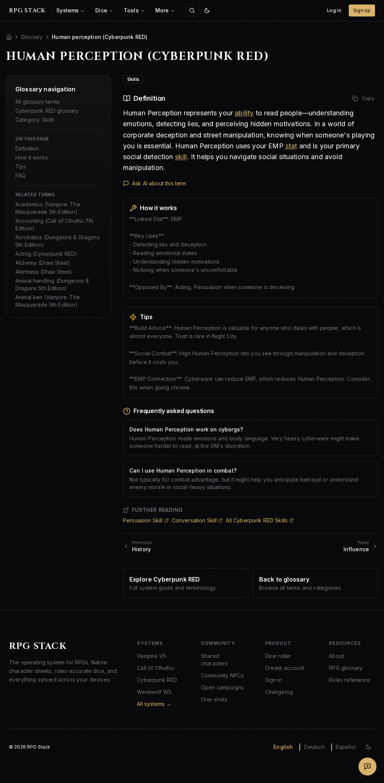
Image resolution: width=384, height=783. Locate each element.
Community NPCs (222, 675)
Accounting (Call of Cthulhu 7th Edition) (54, 224)
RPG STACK (27, 10)
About (336, 656)
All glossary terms (37, 101)
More (162, 10)
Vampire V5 (151, 656)
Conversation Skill (194, 520)
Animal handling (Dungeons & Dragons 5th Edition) (52, 284)
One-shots (214, 699)
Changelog (279, 692)
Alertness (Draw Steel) (43, 271)
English (283, 747)
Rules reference (349, 680)
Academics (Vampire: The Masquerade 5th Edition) (47, 208)
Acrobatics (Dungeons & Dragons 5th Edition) (57, 241)
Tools (131, 10)
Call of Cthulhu (155, 668)
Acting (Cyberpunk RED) (46, 254)
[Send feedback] (367, 767)
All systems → (154, 704)
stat (291, 146)
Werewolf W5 (154, 692)
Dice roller (278, 656)
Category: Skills (35, 119)
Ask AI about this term (159, 183)
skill (181, 157)
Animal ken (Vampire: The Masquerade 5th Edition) (47, 301)
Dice (101, 10)
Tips (21, 166)
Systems (67, 10)
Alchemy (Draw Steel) (42, 263)
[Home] (9, 37)
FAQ (20, 175)
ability (244, 113)
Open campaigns (222, 687)
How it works (31, 157)
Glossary (32, 37)
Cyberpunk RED (157, 680)
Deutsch (314, 747)
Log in (334, 10)
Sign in (273, 680)
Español (346, 747)
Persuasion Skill (143, 520)
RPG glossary (346, 668)
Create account (284, 668)
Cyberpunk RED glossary (47, 110)
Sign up (361, 10)
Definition (27, 148)
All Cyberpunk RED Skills (257, 520)
